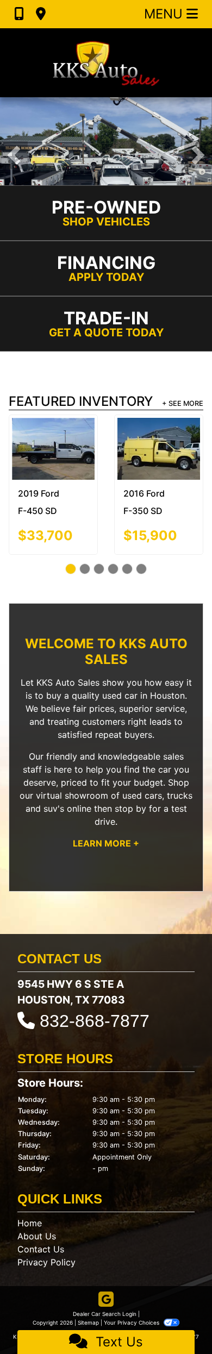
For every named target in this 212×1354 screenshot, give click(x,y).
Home (29, 1223)
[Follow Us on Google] (106, 1300)
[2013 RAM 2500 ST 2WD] (68, 443)
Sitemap (88, 1322)
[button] (14, 155)
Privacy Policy (46, 1262)
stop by (130, 808)
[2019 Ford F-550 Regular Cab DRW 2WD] (173, 443)
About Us (36, 1236)
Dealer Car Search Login (104, 1314)
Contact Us (40, 1249)
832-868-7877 (94, 1021)
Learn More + (106, 843)
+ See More (182, 403)
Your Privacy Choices (132, 1322)
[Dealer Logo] (106, 63)
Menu (165, 14)
